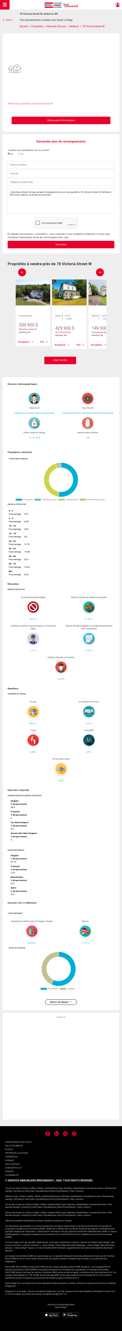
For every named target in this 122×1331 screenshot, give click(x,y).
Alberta (40, 1188)
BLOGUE (9, 1149)
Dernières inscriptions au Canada (57, 1221)
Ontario (25, 1188)
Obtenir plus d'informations (61, 120)
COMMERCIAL (11, 1156)
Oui (21, 154)
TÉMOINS (9, 1171)
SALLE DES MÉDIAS (14, 1145)
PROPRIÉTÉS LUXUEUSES (16, 1153)
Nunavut (79, 1191)
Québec (33, 1188)
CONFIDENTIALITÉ (13, 1168)
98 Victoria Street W (28, 329)
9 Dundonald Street (100, 332)
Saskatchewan (79, 1188)
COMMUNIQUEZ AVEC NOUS (18, 1142)
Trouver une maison (13, 1188)
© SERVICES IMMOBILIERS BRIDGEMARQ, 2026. (33, 1180)
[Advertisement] (61, 1069)
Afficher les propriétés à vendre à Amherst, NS (30, 103)
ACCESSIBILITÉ (12, 1175)
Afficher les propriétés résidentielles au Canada (24, 1221)
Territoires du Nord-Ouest (24, 1191)
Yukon (72, 1191)
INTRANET (9, 1160)
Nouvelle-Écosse (42, 1191)
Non (12, 154)
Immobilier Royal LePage (62, 5)
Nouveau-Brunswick (95, 1188)
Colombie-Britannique (53, 1188)
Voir (42, 342)
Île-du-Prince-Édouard (59, 1191)
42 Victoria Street (63, 332)
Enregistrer (24, 342)
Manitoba (68, 1188)
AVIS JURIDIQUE (12, 1164)
